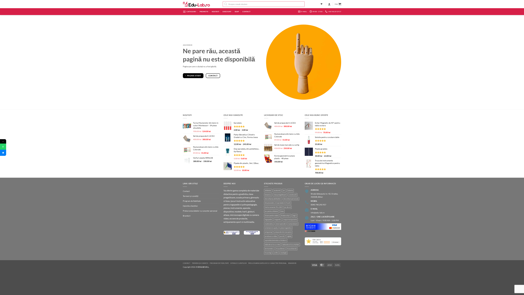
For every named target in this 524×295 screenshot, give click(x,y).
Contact (246, 11)
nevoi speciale (281, 224)
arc (284, 190)
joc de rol (287, 207)
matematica (269, 224)
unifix (276, 253)
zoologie (283, 253)
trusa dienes (280, 249)
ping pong (268, 232)
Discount (227, 11)
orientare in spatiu (271, 228)
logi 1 (295, 215)
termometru (269, 249)
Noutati (215, 11)
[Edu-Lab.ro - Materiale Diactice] (196, 4)
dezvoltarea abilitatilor (273, 199)
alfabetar (268, 190)
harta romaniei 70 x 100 (273, 207)
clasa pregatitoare (280, 195)
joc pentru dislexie (271, 211)
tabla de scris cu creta (272, 244)
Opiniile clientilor (190, 206)
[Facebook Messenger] (3, 153)
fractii (288, 203)
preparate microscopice (282, 232)
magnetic (277, 219)
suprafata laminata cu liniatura (275, 240)
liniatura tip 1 (285, 215)
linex (282, 211)
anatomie (277, 190)
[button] (329, 4)
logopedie (268, 219)
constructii (293, 195)
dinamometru (270, 203)
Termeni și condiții (190, 196)
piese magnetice (286, 228)
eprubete (280, 203)
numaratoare (292, 224)
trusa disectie (292, 249)
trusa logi (268, 253)
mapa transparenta (290, 219)
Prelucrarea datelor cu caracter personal (200, 211)
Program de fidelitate (192, 201)
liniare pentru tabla (271, 215)
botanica (268, 195)
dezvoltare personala (290, 199)
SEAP (237, 11)
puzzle (282, 236)
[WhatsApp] (3, 147)
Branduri (186, 216)
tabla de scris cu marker (290, 244)
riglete (289, 236)
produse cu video (271, 236)
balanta (290, 190)
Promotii (204, 11)
